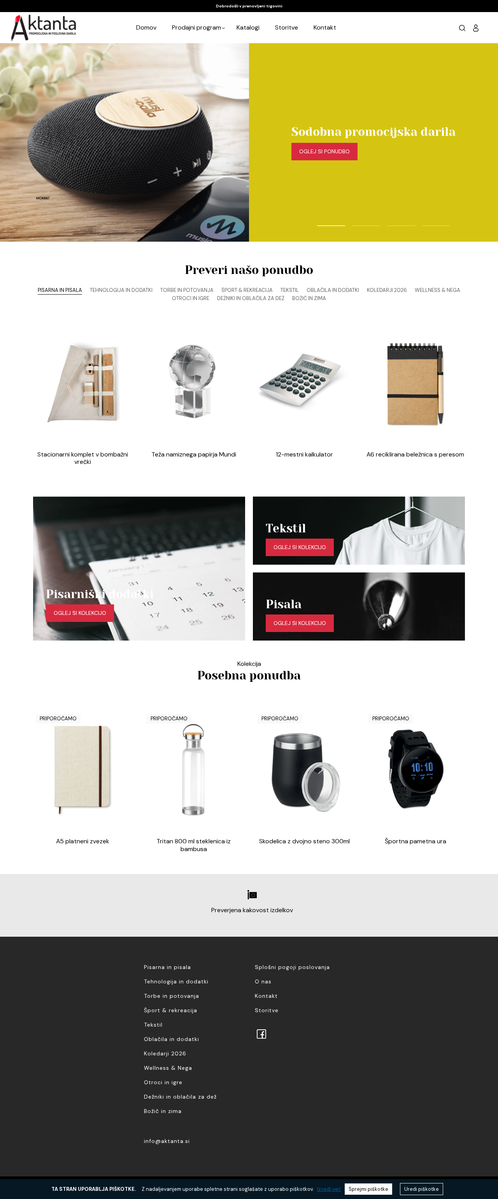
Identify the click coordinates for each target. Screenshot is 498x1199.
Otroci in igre (163, 1082)
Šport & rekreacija (170, 1010)
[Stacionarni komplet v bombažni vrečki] (82, 383)
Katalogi (248, 27)
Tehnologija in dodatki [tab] (121, 290)
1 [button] (321, 222)
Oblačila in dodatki (171, 1039)
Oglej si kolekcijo (80, 612)
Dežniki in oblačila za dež (180, 1096)
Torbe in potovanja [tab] (187, 290)
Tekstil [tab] (290, 290)
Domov (146, 27)
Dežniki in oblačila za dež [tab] (250, 298)
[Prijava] (476, 27)
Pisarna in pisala (167, 967)
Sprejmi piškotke (368, 1189)
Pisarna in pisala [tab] (60, 290)
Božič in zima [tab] (309, 298)
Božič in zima (163, 1111)
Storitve (286, 27)
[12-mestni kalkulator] (304, 383)
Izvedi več (329, 1189)
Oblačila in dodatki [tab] (333, 290)
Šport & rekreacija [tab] (247, 290)
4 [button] (426, 222)
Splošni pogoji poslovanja (292, 967)
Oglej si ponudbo (324, 151)
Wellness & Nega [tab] (437, 290)
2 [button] (356, 222)
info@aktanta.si (167, 1141)
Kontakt (325, 27)
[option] (249, 6)
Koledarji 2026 (165, 1053)
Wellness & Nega (168, 1067)
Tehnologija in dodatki (176, 981)
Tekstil (153, 1024)
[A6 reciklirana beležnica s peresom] (415, 383)
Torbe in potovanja (171, 995)
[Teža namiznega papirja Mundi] (193, 383)
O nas (263, 981)
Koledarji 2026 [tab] (387, 290)
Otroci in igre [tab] (190, 298)
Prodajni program (196, 27)
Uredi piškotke (421, 1189)
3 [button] (391, 222)
